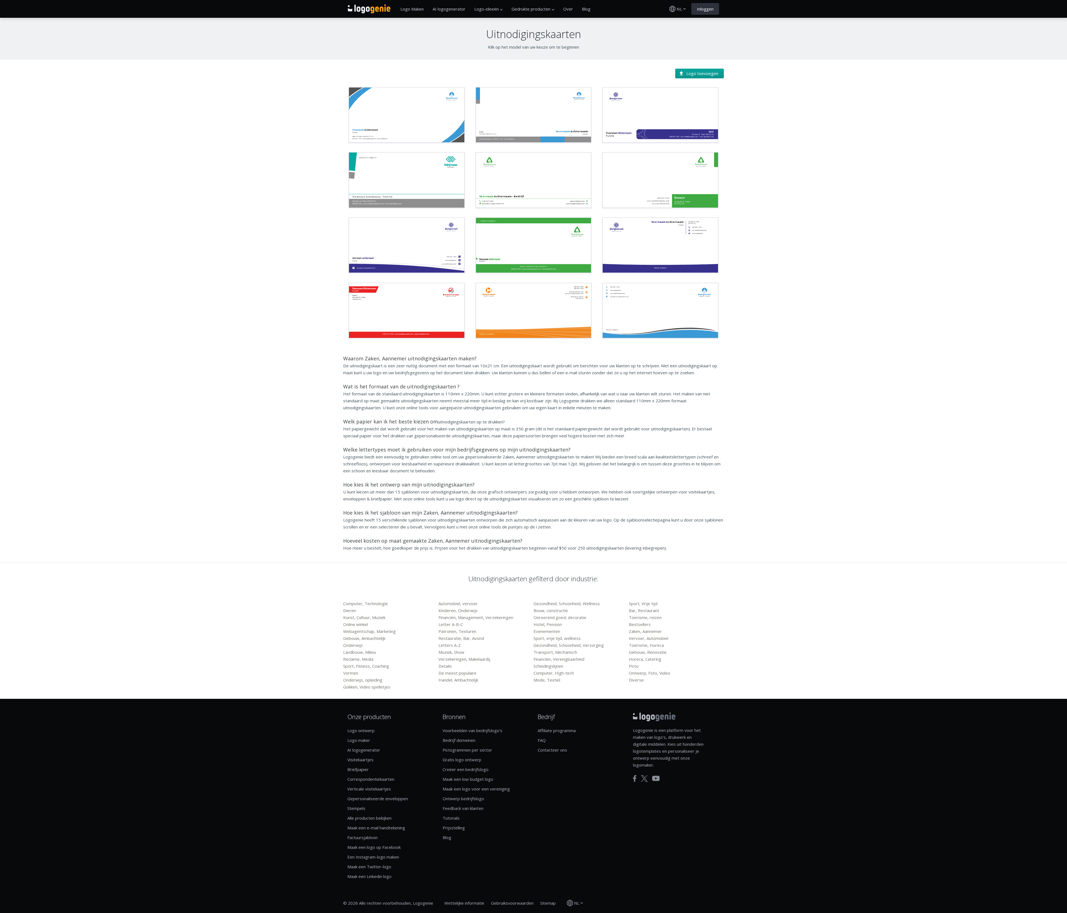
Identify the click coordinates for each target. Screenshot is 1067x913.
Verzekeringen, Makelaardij (464, 659)
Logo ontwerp (361, 730)
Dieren (349, 610)
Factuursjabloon (362, 837)
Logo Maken (412, 9)
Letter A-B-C (450, 624)
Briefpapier (358, 769)
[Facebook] (635, 778)
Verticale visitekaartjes (369, 789)
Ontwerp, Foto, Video (649, 673)
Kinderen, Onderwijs (458, 610)
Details (445, 666)
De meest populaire (457, 673)
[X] (644, 778)
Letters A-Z (449, 645)
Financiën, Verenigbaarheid (559, 659)
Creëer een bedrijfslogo (465, 769)
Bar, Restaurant (644, 610)
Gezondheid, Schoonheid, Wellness (567, 603)
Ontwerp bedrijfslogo (463, 798)
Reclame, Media (358, 659)
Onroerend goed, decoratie (560, 617)
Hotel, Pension (548, 624)
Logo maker (358, 740)
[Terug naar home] (369, 8)
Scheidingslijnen (548, 666)
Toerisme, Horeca (646, 645)
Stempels (356, 808)
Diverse (636, 680)
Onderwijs (353, 645)
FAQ (542, 740)
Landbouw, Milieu (359, 652)
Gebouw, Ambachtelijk (364, 638)
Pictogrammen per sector (467, 750)
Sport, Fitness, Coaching (366, 666)
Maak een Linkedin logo (369, 876)
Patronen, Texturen (457, 631)
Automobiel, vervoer (458, 603)
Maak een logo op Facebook (374, 847)
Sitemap (548, 903)
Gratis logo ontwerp (462, 759)
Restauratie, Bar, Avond (461, 638)
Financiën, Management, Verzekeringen (475, 617)
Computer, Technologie (365, 603)
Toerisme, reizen (645, 617)
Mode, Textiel (547, 680)
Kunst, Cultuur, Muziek (364, 617)
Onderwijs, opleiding (362, 680)
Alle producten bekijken (369, 818)
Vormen (350, 673)
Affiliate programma (557, 730)
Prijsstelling (454, 827)
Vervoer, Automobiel (648, 638)
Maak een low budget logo (468, 779)
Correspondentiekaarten (370, 779)
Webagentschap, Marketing (369, 631)
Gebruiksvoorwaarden (512, 903)
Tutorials (451, 818)
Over (568, 9)
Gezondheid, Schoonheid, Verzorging (569, 645)
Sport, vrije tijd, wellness (557, 638)
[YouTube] (656, 778)
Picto (634, 666)
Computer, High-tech (554, 673)
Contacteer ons (552, 750)
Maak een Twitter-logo (369, 866)
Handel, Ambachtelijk (458, 680)
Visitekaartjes (360, 759)
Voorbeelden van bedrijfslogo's (472, 730)
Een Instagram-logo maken (373, 857)
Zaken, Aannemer (645, 631)
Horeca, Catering (645, 659)
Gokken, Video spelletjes (366, 687)
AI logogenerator (449, 9)
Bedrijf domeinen (459, 740)
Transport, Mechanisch (555, 652)
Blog (586, 9)
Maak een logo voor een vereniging (476, 789)
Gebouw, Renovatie (648, 652)
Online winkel (355, 624)
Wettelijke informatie (464, 903)
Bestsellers (640, 624)
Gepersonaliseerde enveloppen (377, 798)
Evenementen (547, 631)
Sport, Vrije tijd (643, 603)
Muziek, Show (451, 652)
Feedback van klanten (463, 808)
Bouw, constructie (551, 610)
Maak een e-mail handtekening (376, 827)
